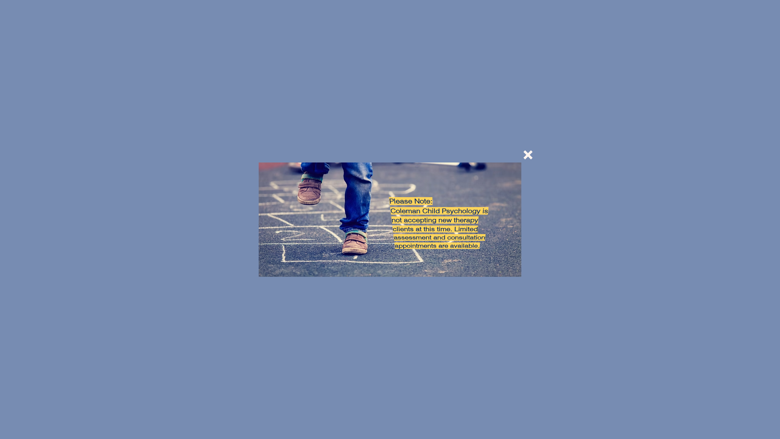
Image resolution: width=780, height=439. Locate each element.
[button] (528, 154)
